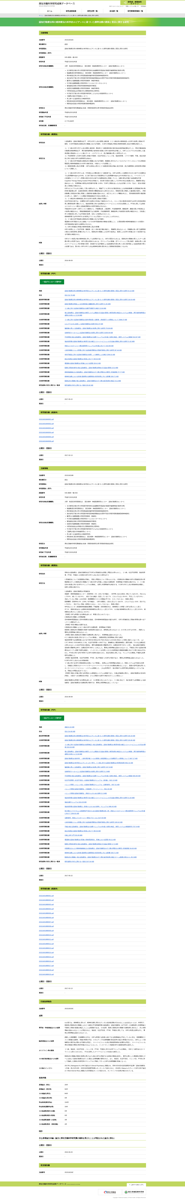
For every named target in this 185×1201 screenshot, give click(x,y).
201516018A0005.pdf (46, 437)
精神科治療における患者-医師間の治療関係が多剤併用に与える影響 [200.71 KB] (92, 376)
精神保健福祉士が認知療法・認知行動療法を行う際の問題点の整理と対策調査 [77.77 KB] (95, 372)
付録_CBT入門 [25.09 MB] (73, 835)
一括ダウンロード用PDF (52, 282)
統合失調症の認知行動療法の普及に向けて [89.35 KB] (83, 831)
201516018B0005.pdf (46, 913)
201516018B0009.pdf (46, 930)
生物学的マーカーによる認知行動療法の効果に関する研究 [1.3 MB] (87, 771)
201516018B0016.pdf (46, 961)
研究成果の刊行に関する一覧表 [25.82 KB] (79, 385)
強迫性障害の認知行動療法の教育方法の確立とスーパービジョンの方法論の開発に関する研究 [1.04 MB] (100, 798)
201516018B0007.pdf (46, 922)
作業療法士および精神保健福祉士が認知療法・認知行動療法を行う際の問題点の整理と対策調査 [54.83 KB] (101, 848)
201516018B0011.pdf (46, 939)
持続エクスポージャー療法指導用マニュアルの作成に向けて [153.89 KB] (89, 346)
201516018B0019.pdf (46, 974)
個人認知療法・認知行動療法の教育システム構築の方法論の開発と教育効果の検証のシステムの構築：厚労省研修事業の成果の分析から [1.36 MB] (105, 753)
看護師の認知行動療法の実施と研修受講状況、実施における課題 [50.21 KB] (90, 839)
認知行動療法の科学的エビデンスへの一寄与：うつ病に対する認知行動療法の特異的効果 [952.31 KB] (99, 763)
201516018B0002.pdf (46, 900)
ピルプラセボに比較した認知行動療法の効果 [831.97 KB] (84, 324)
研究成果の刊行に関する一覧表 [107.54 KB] (79, 861)
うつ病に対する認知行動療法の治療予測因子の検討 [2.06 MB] (85, 308)
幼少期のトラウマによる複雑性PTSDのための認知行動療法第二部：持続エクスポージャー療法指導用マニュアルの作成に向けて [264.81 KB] (105, 812)
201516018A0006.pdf (46, 441)
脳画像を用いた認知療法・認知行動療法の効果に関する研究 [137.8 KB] (89, 767)
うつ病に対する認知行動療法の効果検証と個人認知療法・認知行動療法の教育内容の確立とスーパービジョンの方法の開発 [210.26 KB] (105, 746)
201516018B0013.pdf (46, 948)
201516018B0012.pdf (46, 944)
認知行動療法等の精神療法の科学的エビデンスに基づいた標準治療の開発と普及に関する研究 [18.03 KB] (100, 299)
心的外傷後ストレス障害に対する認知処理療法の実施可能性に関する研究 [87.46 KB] (93, 350)
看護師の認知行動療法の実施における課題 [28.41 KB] (83, 363)
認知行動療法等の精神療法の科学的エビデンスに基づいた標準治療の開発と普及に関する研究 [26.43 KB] (100, 736)
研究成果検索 (71, 11)
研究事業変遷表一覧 (135, 11)
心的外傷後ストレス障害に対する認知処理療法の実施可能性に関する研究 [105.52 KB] (93, 822)
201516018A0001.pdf (46, 419)
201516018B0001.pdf (46, 896)
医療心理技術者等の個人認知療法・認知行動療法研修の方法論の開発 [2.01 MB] (91, 368)
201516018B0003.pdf (46, 904)
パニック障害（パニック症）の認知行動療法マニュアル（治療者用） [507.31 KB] (92, 784)
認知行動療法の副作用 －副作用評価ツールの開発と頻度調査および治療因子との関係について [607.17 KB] (101, 758)
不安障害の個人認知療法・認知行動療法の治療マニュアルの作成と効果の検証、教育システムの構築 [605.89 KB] (102, 776)
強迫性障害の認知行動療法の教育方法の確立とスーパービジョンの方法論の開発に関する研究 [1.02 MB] (100, 341)
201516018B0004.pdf (46, 909)
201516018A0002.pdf (46, 424)
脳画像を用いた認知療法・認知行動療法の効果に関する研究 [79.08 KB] (89, 328)
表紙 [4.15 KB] (69, 727)
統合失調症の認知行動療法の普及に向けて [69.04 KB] (83, 359)
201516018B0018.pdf (46, 970)
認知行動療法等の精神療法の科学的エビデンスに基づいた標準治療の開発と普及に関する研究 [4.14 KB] (99, 291)
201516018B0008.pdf (46, 926)
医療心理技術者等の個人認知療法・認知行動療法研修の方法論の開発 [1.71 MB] (91, 844)
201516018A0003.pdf (46, 428)
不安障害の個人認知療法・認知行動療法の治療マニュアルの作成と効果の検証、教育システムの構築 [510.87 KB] (102, 337)
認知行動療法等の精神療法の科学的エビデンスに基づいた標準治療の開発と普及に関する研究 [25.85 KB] (100, 740)
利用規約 (143, 6)
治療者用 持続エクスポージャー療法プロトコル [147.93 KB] (85, 818)
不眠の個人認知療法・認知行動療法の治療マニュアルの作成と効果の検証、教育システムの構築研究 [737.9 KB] (102, 826)
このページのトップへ (137, 1185)
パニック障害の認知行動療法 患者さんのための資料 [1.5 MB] (86, 793)
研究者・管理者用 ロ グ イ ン (135, 2)
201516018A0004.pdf (46, 432)
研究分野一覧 (92, 11)
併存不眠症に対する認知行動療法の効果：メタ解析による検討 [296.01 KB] (90, 354)
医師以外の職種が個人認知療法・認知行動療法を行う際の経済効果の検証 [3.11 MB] (93, 381)
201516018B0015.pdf (46, 957)
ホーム (49, 11)
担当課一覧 (114, 11)
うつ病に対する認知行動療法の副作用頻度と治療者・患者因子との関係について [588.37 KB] (96, 319)
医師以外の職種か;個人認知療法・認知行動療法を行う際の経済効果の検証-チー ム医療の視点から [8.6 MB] (101, 857)
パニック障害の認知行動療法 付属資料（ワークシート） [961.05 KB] (88, 789)
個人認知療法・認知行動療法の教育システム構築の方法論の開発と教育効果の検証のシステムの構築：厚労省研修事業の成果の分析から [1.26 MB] (105, 314)
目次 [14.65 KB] (70, 731)
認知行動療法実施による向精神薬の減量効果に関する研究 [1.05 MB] (88, 304)
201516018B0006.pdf (46, 917)
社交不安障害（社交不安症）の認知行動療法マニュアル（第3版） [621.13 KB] (91, 780)
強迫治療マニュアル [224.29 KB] (76, 802)
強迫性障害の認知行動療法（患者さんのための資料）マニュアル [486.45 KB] (90, 806)
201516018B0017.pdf (46, 965)
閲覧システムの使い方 (132, 6)
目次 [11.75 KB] (70, 295)
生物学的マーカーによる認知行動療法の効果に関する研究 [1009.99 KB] (89, 333)
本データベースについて (116, 6)
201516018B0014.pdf (46, 952)
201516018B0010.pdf (46, 935)
